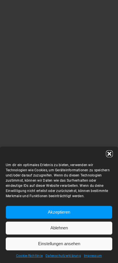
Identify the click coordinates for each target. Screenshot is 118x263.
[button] (109, 154)
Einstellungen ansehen (59, 243)
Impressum (93, 256)
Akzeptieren (59, 212)
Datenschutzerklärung (63, 256)
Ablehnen (59, 227)
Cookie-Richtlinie (29, 256)
